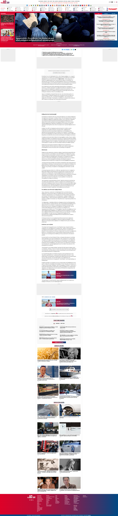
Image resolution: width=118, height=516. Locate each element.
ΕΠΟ (37, 511)
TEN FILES (72, 1)
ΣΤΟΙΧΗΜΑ (44, 2)
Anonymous (76, 495)
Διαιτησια (38, 510)
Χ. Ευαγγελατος (67, 501)
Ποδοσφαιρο (39, 495)
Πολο (56, 497)
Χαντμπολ (57, 498)
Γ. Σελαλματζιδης (67, 499)
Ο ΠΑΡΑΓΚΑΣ (75, 499)
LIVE (50, 2)
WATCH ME (65, 1)
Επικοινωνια (81, 515)
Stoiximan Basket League (50, 496)
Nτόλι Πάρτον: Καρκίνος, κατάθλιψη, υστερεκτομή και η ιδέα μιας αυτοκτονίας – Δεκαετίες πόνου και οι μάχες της (106, 36)
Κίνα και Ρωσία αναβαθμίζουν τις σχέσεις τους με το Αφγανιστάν (76, 45)
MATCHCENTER (54, 2)
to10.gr (43, 49)
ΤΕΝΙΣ (54, 1)
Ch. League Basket (49, 498)
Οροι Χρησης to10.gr (75, 515)
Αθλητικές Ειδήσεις (55, 316)
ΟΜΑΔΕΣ (69, 1)
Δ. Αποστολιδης (67, 502)
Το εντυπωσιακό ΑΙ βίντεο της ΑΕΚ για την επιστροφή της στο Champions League (106, 21)
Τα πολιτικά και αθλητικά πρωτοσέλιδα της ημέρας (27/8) (106, 32)
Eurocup (47, 499)
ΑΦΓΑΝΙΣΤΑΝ (46, 296)
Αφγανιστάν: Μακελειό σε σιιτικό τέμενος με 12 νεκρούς (59, 45)
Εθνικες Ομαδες (39, 508)
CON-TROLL (76, 2)
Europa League (39, 500)
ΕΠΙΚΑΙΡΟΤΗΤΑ (85, 496)
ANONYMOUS (60, 1)
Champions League (40, 499)
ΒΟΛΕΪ (51, 1)
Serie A (38, 503)
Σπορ (56, 495)
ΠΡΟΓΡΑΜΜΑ (65, 2)
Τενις (56, 499)
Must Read (63, 323)
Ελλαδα (47, 501)
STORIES (75, 508)
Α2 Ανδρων (48, 500)
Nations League (39, 509)
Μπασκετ (47, 495)
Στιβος (56, 500)
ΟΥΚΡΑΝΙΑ (53, 296)
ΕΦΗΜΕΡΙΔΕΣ (75, 509)
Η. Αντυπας (66, 503)
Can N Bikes (57, 501)
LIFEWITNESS (77, 1)
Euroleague (48, 497)
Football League (39, 498)
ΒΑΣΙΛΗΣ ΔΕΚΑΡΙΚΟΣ (76, 500)
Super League (39, 496)
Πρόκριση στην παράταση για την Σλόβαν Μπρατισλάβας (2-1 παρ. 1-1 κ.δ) (67, 339)
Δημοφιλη (58, 323)
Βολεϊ (56, 496)
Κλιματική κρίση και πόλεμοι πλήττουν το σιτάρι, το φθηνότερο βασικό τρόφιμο (106, 24)
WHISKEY (89, 515)
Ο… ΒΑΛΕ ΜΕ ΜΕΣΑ (76, 503)
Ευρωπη (47, 502)
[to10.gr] (5, 2)
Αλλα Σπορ (57, 503)
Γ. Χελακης (66, 496)
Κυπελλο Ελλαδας (39, 507)
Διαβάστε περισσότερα (59, 342)
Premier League (39, 501)
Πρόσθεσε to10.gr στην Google (60, 72)
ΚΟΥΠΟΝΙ (47, 2)
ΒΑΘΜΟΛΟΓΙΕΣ (60, 2)
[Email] (75, 49)
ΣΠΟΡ (48, 1)
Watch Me (75, 505)
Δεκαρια (66, 495)
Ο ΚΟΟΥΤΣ (75, 502)
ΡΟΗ (41, 2)
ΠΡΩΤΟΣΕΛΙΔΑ (70, 2)
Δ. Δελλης (66, 497)
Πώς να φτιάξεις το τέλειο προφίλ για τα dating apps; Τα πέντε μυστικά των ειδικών (106, 40)
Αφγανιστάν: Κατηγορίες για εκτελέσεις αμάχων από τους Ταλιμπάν (41, 45)
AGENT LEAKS (76, 497)
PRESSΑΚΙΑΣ (75, 501)
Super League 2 (39, 497)
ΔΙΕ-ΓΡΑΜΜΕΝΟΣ (76, 498)
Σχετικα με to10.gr (68, 515)
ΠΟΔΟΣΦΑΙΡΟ (40, 1)
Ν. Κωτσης (66, 500)
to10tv (75, 507)
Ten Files (84, 495)
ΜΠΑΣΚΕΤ (45, 1)
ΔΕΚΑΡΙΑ (56, 1)
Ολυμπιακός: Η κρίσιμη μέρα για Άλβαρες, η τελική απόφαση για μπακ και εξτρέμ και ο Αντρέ (106, 17)
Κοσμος (38, 506)
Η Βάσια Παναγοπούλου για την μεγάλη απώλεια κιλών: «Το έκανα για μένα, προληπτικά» (106, 28)
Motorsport (57, 502)
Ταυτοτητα (63, 515)
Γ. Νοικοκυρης (67, 498)
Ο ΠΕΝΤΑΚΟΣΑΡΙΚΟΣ (77, 496)
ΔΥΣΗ (50, 296)
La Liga (38, 502)
